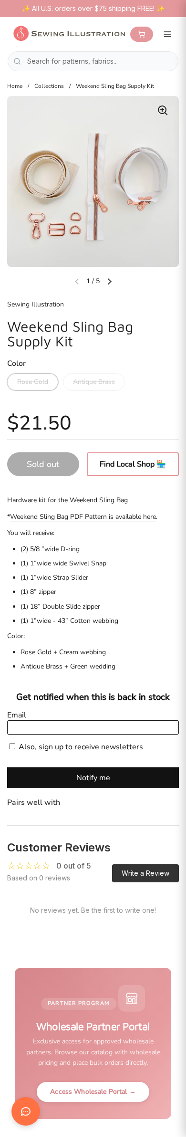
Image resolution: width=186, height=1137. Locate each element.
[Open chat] (25, 1111)
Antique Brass (94, 381)
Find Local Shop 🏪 (133, 464)
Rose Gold (32, 381)
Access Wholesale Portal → (93, 1091)
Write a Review (145, 873)
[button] (109, 281)
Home (14, 86)
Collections (49, 86)
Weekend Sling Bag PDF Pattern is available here (83, 516)
